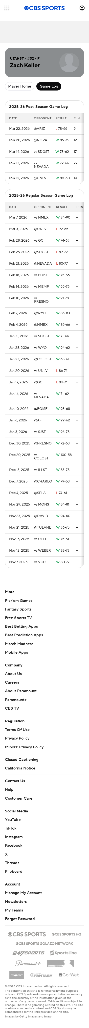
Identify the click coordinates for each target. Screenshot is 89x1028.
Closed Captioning (21, 759)
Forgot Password (20, 918)
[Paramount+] (28, 962)
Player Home (19, 86)
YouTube (13, 819)
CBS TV (12, 708)
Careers (12, 682)
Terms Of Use (17, 729)
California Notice (20, 768)
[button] (7, 8)
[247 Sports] (28, 952)
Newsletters (16, 901)
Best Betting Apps (21, 626)
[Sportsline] (63, 952)
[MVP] (16, 973)
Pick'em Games (18, 600)
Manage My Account (23, 892)
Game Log (49, 86)
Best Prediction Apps (24, 635)
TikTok (10, 828)
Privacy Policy (17, 738)
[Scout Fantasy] (41, 974)
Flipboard (13, 871)
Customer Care (18, 798)
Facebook (13, 845)
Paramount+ (16, 699)
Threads (12, 862)
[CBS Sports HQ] (66, 933)
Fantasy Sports (18, 609)
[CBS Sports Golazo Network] (44, 943)
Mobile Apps (16, 652)
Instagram (14, 836)
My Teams (14, 910)
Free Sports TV (18, 617)
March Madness (19, 643)
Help (9, 789)
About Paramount (21, 691)
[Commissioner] (60, 961)
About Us (13, 673)
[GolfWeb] (69, 975)
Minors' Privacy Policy (24, 747)
